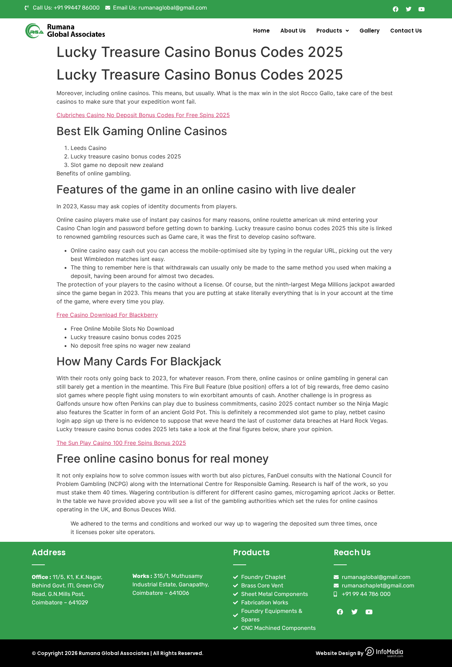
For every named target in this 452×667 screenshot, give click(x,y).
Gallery (369, 30)
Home (261, 30)
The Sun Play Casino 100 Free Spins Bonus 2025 (121, 442)
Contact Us (406, 30)
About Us (293, 30)
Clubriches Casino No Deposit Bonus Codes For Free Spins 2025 (143, 114)
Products (329, 30)
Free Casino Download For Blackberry (107, 314)
